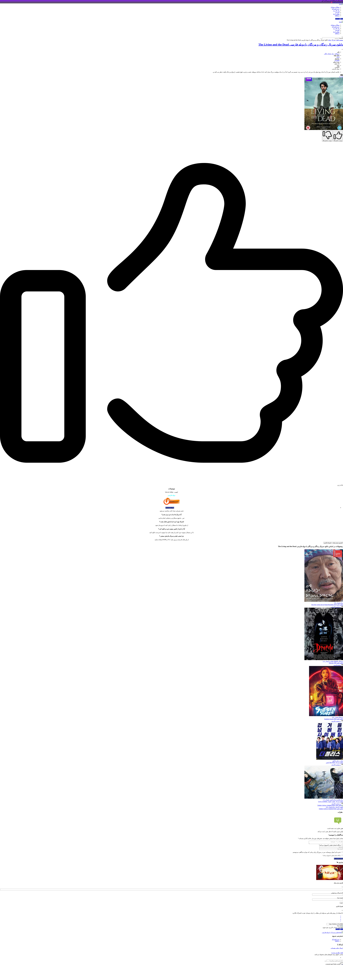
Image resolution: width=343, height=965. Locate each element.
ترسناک (337, 54)
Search (341, 38)
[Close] (342, 910)
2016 (338, 57)
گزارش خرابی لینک (337, 543)
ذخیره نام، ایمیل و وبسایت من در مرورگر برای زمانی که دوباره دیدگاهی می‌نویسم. (317, 852)
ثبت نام (338, 929)
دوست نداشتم (327, 140)
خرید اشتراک (335, 9)
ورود (341, 19)
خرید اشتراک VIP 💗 (337, 2)
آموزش (337, 12)
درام (333, 54)
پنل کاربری (336, 10)
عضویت (337, 19)
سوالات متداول (335, 7)
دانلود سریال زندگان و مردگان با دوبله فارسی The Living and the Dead (300, 44)
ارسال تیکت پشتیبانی (337, 948)
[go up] (342, 964)
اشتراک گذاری (327, 543)
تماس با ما (336, 14)
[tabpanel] (171, 527)
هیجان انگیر (327, 54)
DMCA (337, 15)
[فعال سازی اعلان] (342, 49)
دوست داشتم (338, 140)
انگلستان (336, 60)
